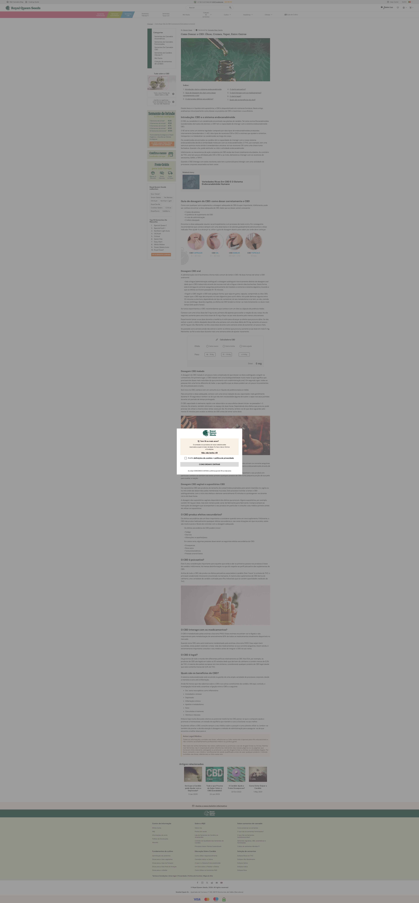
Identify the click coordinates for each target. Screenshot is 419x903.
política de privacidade (224, 458)
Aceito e (211, 458)
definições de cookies (203, 458)
